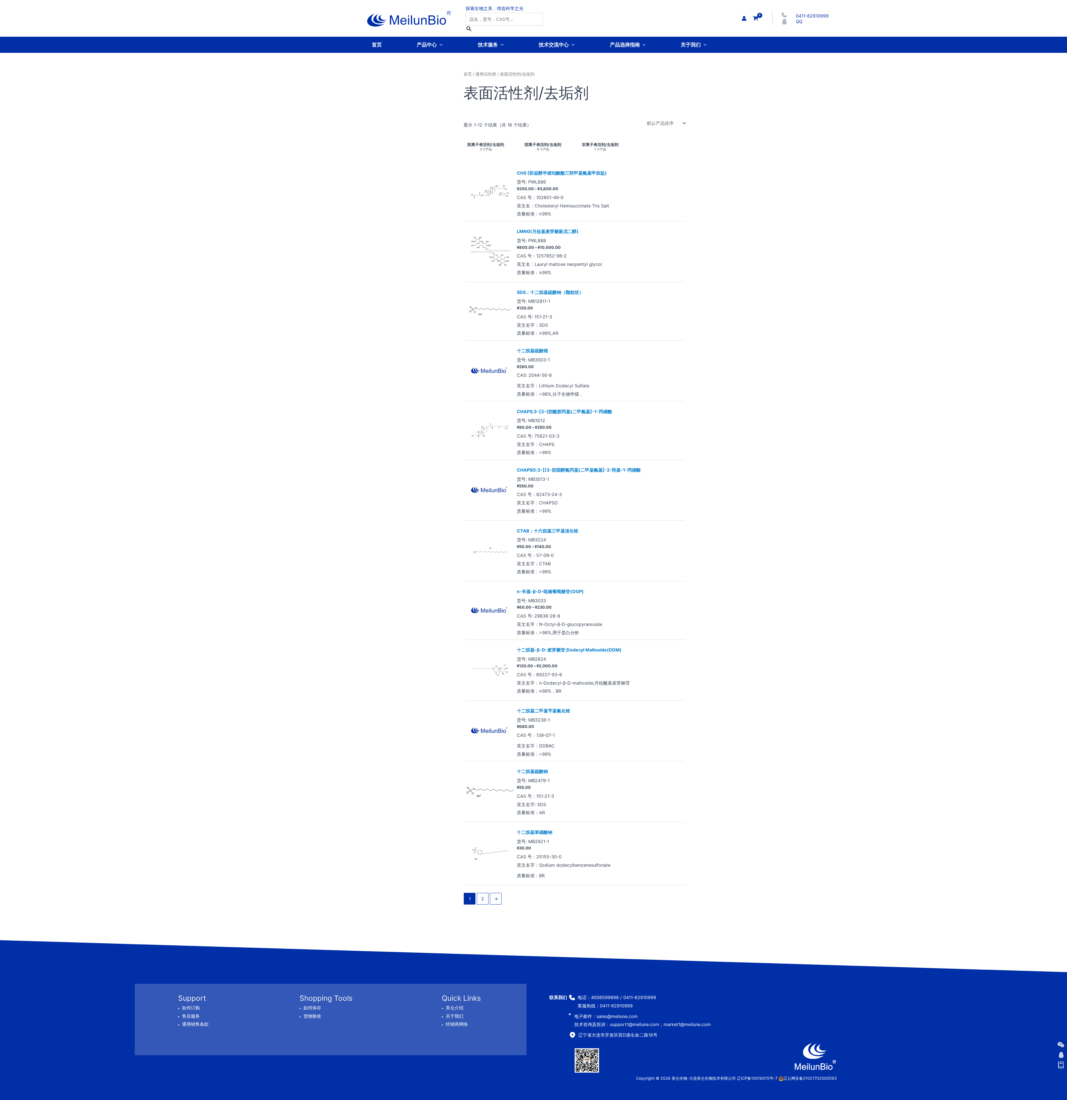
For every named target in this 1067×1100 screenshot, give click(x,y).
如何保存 (312, 1007)
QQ (799, 21)
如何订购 (191, 1007)
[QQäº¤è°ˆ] (1060, 1055)
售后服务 (191, 1016)
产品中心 (427, 45)
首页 (377, 45)
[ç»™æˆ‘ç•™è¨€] (1060, 1065)
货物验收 (312, 1016)
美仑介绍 (454, 1007)
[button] (440, 45)
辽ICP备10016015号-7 (757, 1078)
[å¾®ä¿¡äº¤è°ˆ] (1060, 1044)
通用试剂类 (485, 74)
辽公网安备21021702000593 (810, 1078)
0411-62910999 (812, 16)
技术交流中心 (554, 45)
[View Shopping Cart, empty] (755, 18)
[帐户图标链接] (744, 18)
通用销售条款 (195, 1024)
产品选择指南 (625, 45)
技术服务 (488, 45)
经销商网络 (457, 1024)
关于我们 (691, 45)
